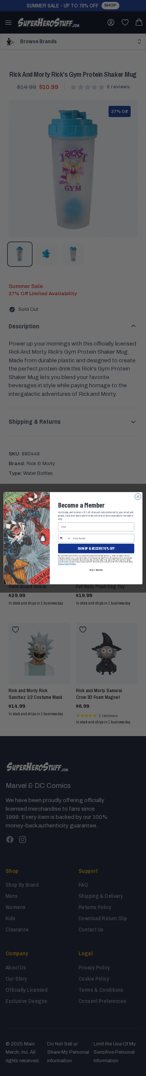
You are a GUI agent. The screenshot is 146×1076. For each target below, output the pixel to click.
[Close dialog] (138, 496)
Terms (73, 563)
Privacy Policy (63, 563)
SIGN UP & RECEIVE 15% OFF (96, 548)
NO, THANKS (96, 569)
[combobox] (64, 538)
